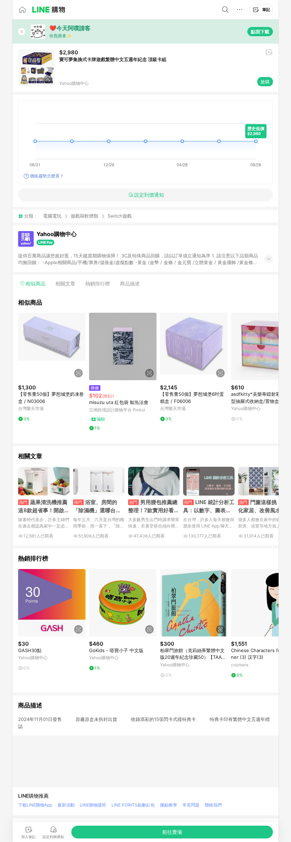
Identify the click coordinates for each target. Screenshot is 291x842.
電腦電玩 (52, 216)
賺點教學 (168, 805)
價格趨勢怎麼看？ (47, 176)
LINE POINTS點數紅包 (133, 805)
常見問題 (190, 805)
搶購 (265, 81)
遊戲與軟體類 (84, 216)
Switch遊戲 (120, 216)
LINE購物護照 (93, 805)
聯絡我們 (213, 805)
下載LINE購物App (35, 805)
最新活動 (66, 805)
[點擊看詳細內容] (52, 346)
